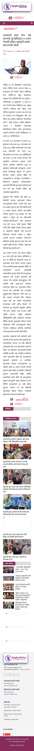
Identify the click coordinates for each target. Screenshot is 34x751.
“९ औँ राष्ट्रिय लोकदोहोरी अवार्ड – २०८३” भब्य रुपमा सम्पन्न (22, 569)
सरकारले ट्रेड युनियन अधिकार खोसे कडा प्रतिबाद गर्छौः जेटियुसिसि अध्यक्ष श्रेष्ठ (16, 440)
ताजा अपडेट (9, 563)
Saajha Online (10, 51)
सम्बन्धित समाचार (11, 418)
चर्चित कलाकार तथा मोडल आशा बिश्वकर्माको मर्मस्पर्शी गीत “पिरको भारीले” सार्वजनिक (22, 596)
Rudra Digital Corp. (17, 748)
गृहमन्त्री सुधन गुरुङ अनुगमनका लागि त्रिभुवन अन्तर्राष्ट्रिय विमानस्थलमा (15, 535)
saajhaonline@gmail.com (11, 686)
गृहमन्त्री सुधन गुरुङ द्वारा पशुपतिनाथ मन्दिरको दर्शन (15, 558)
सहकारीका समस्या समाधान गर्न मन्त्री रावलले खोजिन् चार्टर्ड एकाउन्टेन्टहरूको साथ (15, 464)
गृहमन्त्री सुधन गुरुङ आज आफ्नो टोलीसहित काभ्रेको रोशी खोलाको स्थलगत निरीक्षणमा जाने (17, 489)
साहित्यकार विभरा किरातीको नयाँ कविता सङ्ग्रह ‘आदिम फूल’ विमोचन (22, 606)
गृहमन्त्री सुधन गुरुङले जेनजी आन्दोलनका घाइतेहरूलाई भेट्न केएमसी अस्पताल (16, 513)
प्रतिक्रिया (8, 408)
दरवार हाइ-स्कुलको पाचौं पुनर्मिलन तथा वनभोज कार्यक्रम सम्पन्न (23, 578)
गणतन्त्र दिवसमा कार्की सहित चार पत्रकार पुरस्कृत (22, 587)
